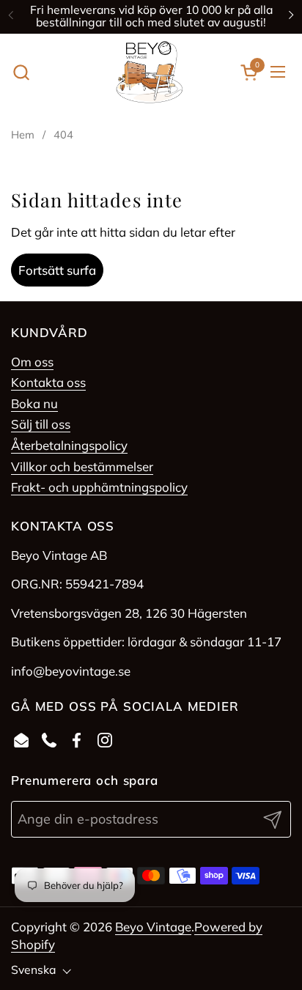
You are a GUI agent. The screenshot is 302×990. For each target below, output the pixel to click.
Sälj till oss (40, 424)
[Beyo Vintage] (149, 72)
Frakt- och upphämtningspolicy (99, 487)
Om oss (32, 361)
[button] (21, 72)
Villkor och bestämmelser (82, 466)
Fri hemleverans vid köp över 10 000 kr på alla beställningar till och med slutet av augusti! (151, 16)
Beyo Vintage (153, 926)
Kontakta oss (48, 382)
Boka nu (34, 403)
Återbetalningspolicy (69, 445)
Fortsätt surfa (57, 270)
